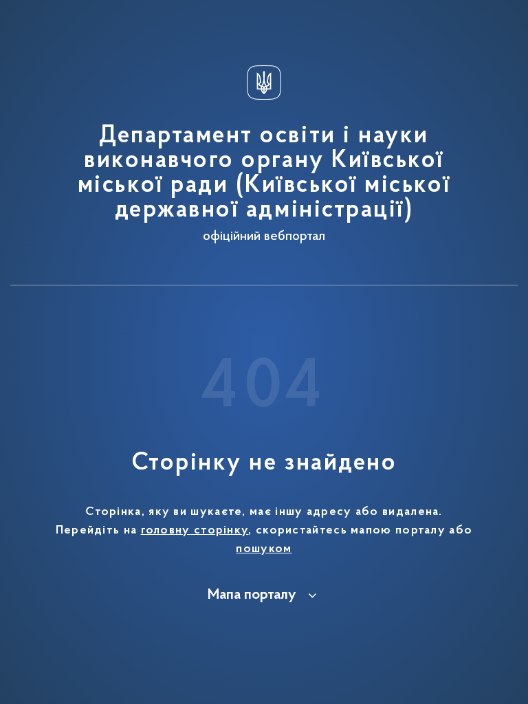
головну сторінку (195, 531)
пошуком (264, 549)
